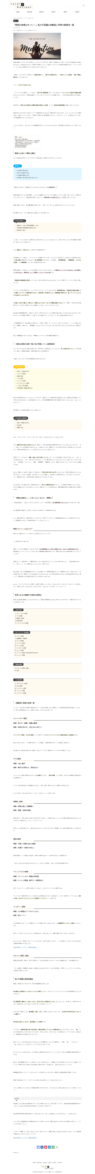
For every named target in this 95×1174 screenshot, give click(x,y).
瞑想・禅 (17, 1152)
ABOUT (65, 11)
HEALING (41, 11)
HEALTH (53, 11)
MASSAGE (29, 11)
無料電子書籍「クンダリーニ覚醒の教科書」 (25, 947)
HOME (17, 11)
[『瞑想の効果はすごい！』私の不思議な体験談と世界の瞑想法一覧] (49, 1147)
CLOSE (20, 137)
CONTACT (77, 11)
